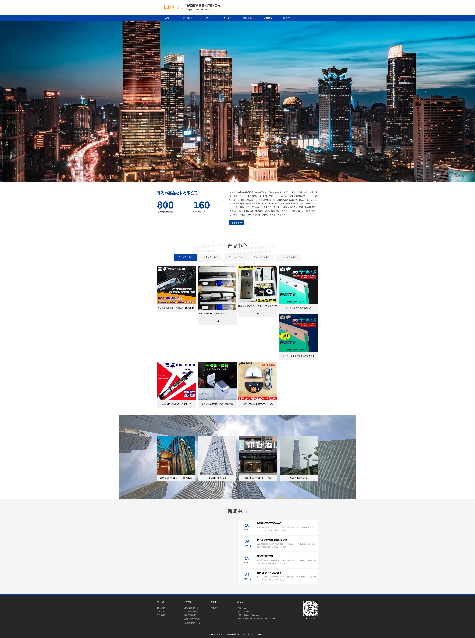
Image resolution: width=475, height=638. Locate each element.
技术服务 (267, 18)
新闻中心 (247, 18)
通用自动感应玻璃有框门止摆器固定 (217, 404)
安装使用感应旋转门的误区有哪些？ (273, 540)
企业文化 (161, 611)
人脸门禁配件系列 (192, 619)
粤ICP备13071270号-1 (252, 634)
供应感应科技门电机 (266, 556)
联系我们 (287, 18)
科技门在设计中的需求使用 (269, 573)
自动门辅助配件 (191, 615)
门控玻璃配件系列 (192, 623)
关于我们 (187, 18)
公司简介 (161, 608)
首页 (167, 18)
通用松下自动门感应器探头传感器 (258, 404)
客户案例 (227, 18)
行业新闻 (215, 608)
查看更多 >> (237, 223)
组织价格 (161, 615)
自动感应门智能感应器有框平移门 (176, 404)
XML (264, 634)
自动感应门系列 (191, 608)
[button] (236, 178)
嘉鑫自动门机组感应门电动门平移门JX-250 (177, 308)
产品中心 (207, 18)
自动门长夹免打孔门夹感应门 (298, 308)
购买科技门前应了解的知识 (269, 523)
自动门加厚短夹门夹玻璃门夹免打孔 (298, 356)
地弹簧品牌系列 (191, 611)
